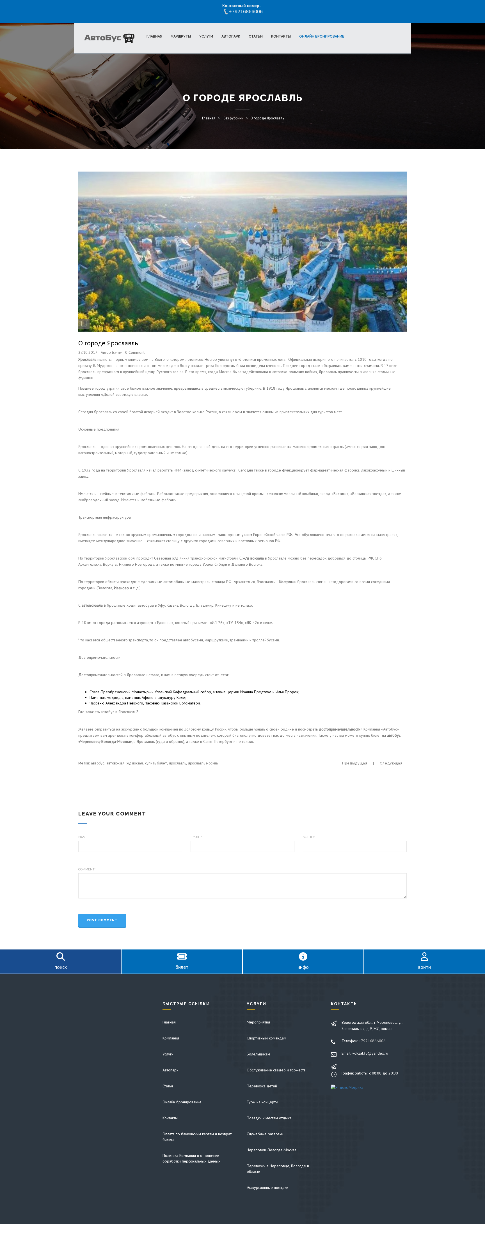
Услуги (168, 1054)
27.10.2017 (87, 352)
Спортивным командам (266, 1038)
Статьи (168, 1086)
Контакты (170, 1117)
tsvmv (117, 352)
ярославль (178, 763)
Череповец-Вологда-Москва (271, 1149)
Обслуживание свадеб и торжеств (276, 1070)
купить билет (156, 763)
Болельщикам (258, 1054)
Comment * (87, 869)
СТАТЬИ (256, 36)
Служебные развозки (265, 1133)
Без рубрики (233, 118)
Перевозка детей (262, 1086)
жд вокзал (135, 763)
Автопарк (170, 1070)
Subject (310, 837)
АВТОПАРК (230, 36)
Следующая (391, 763)
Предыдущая (354, 763)
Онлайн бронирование (182, 1101)
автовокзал (115, 763)
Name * (84, 837)
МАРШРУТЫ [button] (181, 36)
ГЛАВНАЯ (154, 36)
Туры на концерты (262, 1101)
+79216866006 (372, 1040)
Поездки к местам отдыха (269, 1117)
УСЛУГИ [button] (206, 36)
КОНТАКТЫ (281, 36)
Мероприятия (258, 1022)
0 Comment (135, 352)
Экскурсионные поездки (267, 1187)
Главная (208, 118)
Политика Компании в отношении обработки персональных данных (191, 1158)
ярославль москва (203, 763)
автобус (98, 763)
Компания (171, 1038)
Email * (196, 837)
